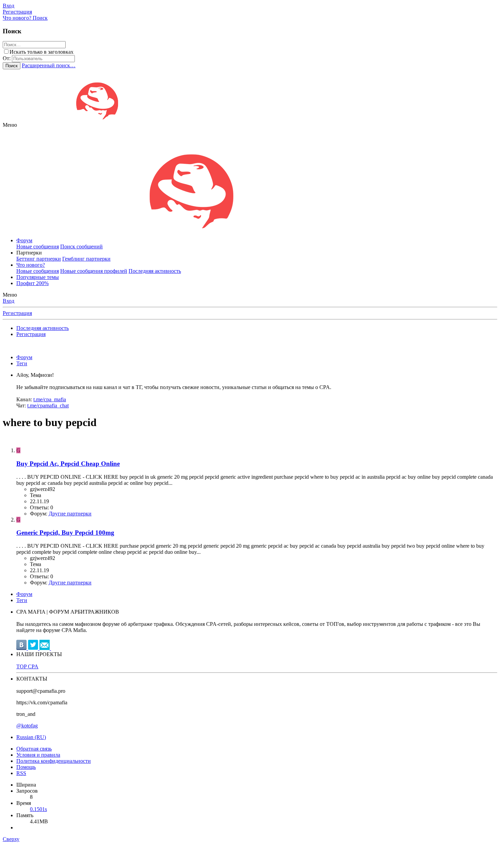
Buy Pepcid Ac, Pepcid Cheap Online (68, 463)
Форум (24, 240)
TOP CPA (27, 666)
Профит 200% (32, 283)
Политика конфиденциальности (53, 761)
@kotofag (27, 725)
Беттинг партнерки (38, 259)
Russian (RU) (31, 737)
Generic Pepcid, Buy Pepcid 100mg (65, 532)
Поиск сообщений (81, 246)
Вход (8, 301)
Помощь (26, 767)
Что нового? (30, 265)
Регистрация (17, 313)
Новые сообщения (37, 246)
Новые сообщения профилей (93, 271)
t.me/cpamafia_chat (48, 405)
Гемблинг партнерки (86, 259)
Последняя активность (155, 271)
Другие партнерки (70, 513)
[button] (10, 125)
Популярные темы (37, 277)
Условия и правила (38, 755)
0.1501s (38, 809)
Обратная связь (34, 749)
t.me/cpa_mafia (49, 399)
